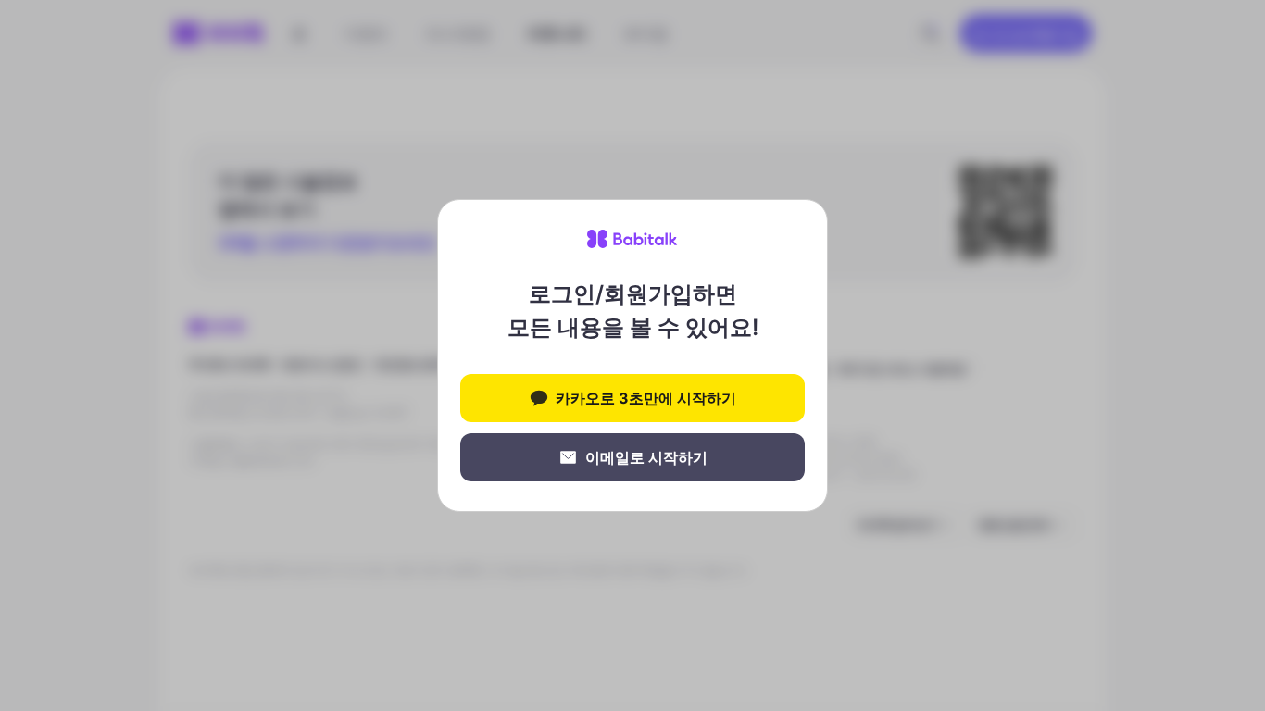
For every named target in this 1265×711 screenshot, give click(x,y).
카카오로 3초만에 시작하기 (646, 398)
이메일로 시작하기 (646, 457)
